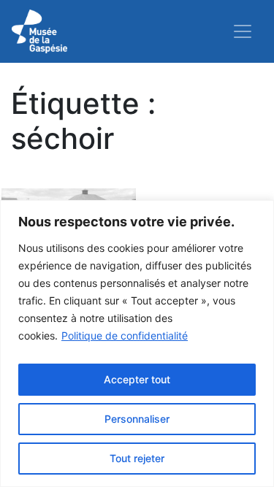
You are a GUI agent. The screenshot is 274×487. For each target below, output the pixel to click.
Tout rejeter (137, 458)
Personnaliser (137, 419)
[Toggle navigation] (242, 31)
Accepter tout (137, 379)
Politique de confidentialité (124, 335)
